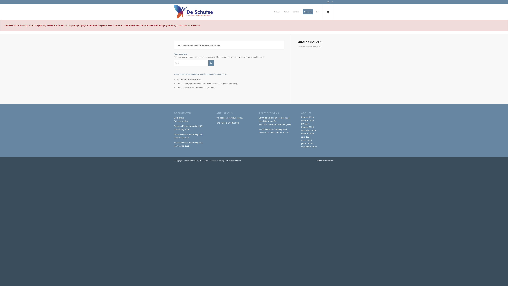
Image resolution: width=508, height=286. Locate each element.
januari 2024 (306, 143)
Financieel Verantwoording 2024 (188, 126)
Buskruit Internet (235, 161)
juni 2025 (305, 123)
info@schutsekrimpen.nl (276, 129)
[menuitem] (277, 12)
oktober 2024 (307, 133)
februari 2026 (307, 117)
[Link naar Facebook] (332, 2)
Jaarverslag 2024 (181, 129)
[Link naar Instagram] (328, 2)
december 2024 (308, 130)
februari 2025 (307, 127)
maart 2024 (306, 140)
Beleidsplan (179, 117)
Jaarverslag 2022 (181, 145)
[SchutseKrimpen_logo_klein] (193, 12)
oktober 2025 (307, 120)
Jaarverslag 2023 (181, 137)
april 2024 (305, 136)
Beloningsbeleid (181, 121)
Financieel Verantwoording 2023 (188, 134)
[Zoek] (317, 12)
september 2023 (309, 146)
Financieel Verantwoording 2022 (188, 142)
